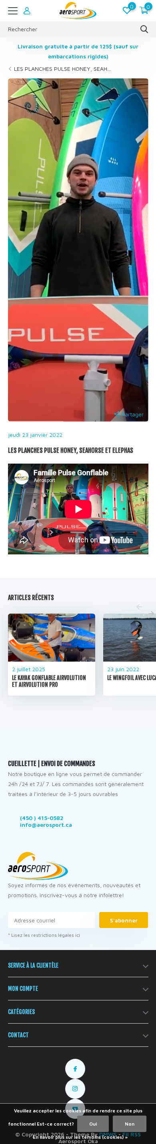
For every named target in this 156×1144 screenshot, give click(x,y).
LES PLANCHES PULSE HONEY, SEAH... (62, 68)
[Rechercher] (144, 29)
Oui (93, 1124)
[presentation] (139, 607)
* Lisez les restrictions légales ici (44, 935)
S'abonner (124, 920)
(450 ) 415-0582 (41, 817)
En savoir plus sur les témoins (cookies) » (80, 1137)
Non (129, 1124)
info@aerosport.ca (46, 824)
